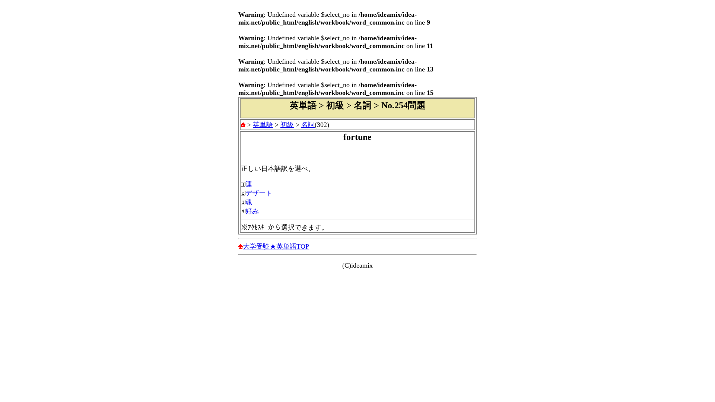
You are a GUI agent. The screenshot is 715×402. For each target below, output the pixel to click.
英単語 (263, 124)
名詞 (308, 124)
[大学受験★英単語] (243, 124)
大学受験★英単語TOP (276, 246)
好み (252, 211)
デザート (258, 193)
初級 (287, 124)
